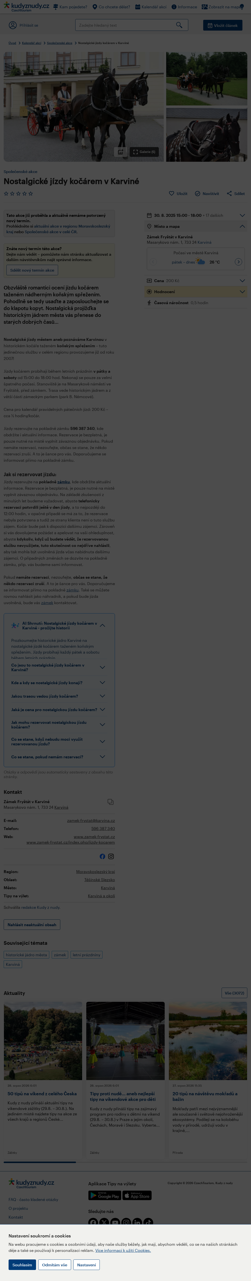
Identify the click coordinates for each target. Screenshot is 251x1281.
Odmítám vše (54, 1264)
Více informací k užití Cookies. (123, 1250)
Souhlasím (22, 1264)
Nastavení (86, 1264)
